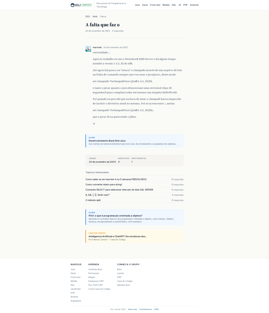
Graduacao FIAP (96, 281)
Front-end (75, 277)
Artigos (91, 277)
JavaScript (76, 289)
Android (194, 5)
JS (179, 5)
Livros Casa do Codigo (99, 289)
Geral (145, 5)
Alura (119, 269)
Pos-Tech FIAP (95, 285)
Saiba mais (132, 309)
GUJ (87, 16)
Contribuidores (145, 309)
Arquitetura (76, 301)
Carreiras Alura (95, 269)
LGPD (156, 309)
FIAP (119, 277)
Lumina (120, 273)
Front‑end (155, 5)
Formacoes (93, 273)
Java (137, 5)
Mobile (166, 5)
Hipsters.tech (123, 285)
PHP (185, 5)
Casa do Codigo (125, 281)
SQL (174, 5)
